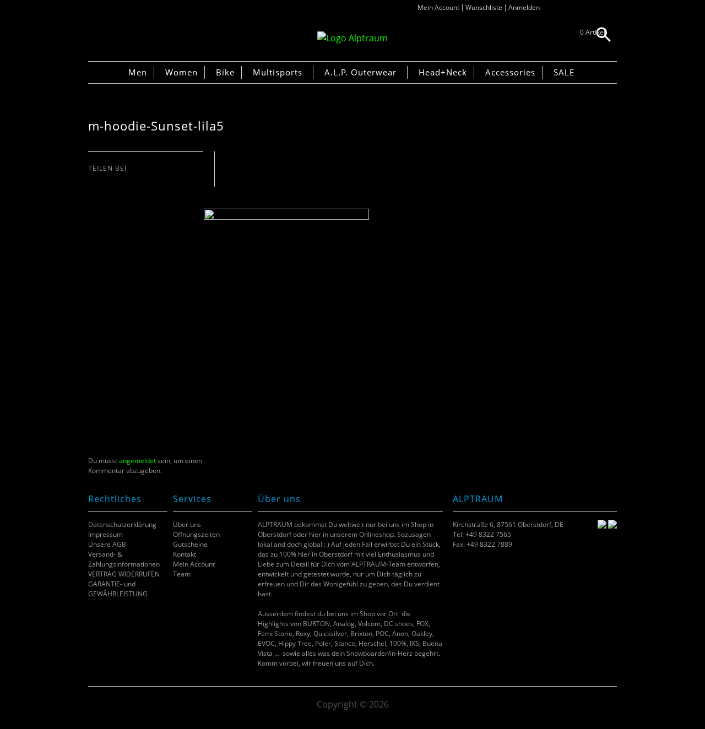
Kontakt (184, 554)
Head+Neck (443, 72)
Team (182, 574)
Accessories (510, 72)
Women (181, 72)
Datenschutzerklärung (122, 524)
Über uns (187, 524)
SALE (564, 72)
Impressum (105, 534)
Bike (225, 72)
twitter (107, 179)
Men (137, 72)
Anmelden (524, 7)
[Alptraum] (352, 38)
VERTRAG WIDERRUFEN (124, 574)
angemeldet (137, 460)
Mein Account (438, 7)
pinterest (121, 179)
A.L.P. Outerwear (360, 72)
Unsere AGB (107, 544)
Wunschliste (483, 7)
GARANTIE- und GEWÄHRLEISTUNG (118, 589)
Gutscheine (190, 544)
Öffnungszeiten (196, 534)
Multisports (277, 72)
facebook (94, 179)
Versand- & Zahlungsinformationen (124, 559)
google (135, 179)
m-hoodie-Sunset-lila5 (156, 125)
